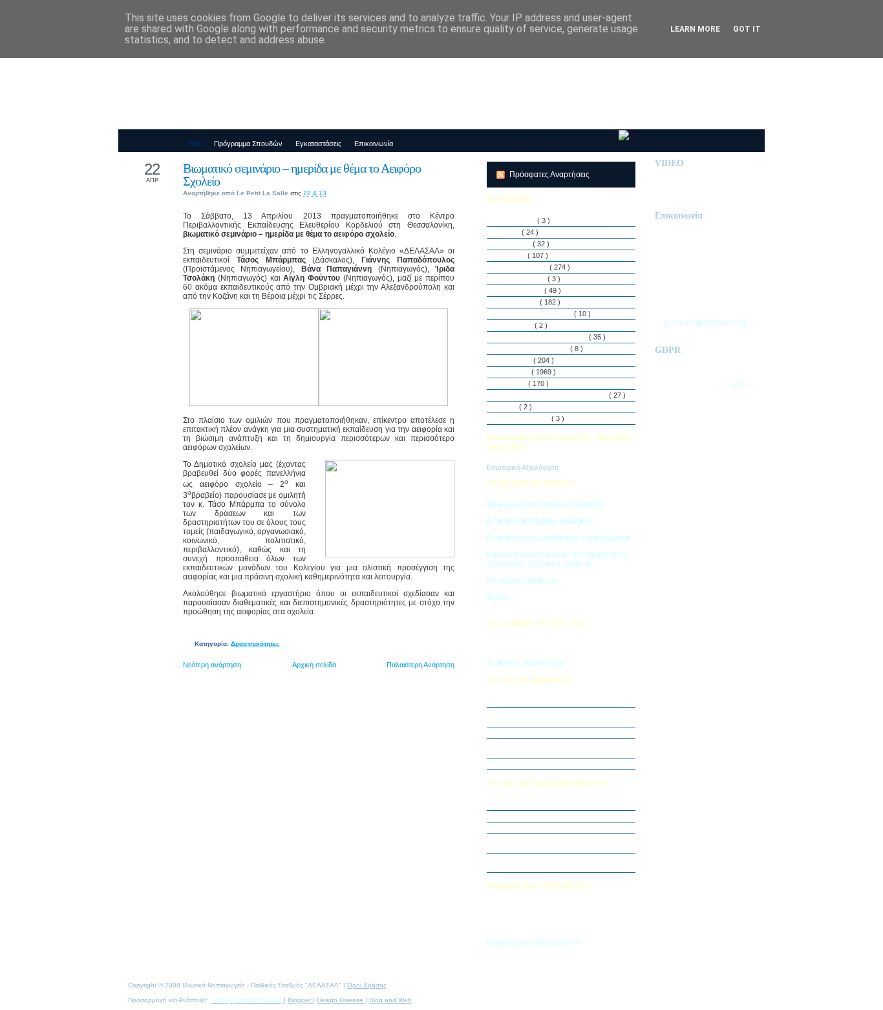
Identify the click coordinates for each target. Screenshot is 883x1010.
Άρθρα (511, 232)
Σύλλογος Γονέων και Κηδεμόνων (554, 395)
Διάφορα (513, 255)
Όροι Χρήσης (367, 985)
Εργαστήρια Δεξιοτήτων (537, 313)
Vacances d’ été (525, 418)
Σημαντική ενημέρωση (534, 701)
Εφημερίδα (517, 325)
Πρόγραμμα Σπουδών (535, 348)
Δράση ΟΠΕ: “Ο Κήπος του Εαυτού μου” (563, 732)
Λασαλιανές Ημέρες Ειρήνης (544, 337)
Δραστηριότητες (255, 643)
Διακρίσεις (516, 244)
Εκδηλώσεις (520, 302)
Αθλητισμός (518, 220)
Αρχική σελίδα (314, 665)
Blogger (300, 1000)
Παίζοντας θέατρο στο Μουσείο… (551, 816)
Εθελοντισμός (522, 290)
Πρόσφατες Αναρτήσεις (550, 174)
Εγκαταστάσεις (524, 279)
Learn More (695, 29)
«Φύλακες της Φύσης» (535, 828)
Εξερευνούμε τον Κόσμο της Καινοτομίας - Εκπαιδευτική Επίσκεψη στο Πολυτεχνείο (565, 843)
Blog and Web (390, 1000)
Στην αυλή (516, 360)
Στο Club (514, 383)
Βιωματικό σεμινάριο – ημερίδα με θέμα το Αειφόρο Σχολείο (302, 174)
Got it (747, 29)
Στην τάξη (515, 372)
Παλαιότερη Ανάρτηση (420, 665)
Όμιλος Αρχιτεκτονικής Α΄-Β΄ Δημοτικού (560, 764)
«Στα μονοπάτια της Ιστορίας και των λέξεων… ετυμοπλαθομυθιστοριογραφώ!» (565, 862)
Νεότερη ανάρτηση (212, 665)
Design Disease (341, 1000)
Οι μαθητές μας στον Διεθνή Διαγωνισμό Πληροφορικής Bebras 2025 (561, 717)
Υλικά (509, 407)
